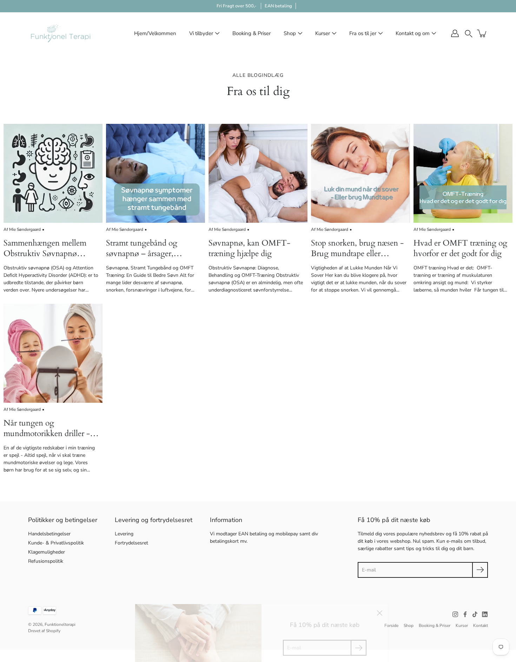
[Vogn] (482, 33)
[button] (468, 33)
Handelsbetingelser (49, 533)
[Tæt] (379, 601)
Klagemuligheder (46, 552)
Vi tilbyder (201, 33)
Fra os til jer (362, 33)
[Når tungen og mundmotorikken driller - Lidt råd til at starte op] (53, 353)
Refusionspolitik (45, 561)
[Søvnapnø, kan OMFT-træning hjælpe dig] (258, 173)
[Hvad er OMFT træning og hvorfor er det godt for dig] (463, 173)
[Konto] (455, 33)
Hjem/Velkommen (155, 33)
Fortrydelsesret (131, 543)
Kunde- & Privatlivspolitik (56, 543)
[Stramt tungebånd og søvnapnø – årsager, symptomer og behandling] (155, 173)
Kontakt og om (413, 33)
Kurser (322, 33)
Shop (290, 33)
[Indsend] (480, 570)
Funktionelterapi (60, 624)
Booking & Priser (251, 33)
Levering (124, 533)
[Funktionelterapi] (60, 33)
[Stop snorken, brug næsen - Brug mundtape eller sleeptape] (360, 173)
